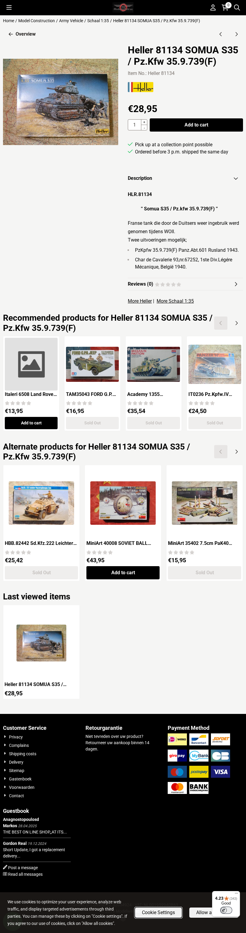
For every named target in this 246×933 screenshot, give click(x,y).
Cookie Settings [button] (158, 912)
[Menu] (236, 894)
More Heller (140, 301)
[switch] (226, 910)
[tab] (185, 178)
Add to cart (196, 125)
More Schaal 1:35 (175, 301)
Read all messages (25, 874)
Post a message (23, 867)
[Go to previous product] (220, 34)
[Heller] (140, 91)
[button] (9, 7)
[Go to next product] (236, 34)
